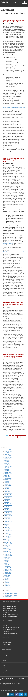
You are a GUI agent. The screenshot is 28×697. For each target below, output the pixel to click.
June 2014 (6, 524)
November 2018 (8, 497)
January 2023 (7, 472)
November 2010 (8, 554)
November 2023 (8, 466)
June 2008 (6, 579)
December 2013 (8, 530)
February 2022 (7, 478)
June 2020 (6, 487)
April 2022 (6, 475)
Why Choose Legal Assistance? (10, 633)
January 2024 (7, 464)
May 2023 (6, 470)
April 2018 (6, 502)
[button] (13, 5)
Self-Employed (6, 612)
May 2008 (6, 581)
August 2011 (7, 545)
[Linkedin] (25, 694)
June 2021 (6, 481)
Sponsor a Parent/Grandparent (10, 616)
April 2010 (6, 563)
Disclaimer (5, 669)
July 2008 (6, 578)
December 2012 (8, 536)
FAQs (4, 667)
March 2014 (7, 527)
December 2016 (8, 511)
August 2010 (7, 557)
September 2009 (8, 573)
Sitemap (4, 673)
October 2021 (7, 479)
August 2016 (7, 517)
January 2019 (7, 494)
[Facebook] (17, 694)
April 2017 (6, 508)
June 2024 (6, 460)
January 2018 (7, 503)
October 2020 (7, 484)
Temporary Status (7, 644)
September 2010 (8, 555)
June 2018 (6, 500)
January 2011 (7, 551)
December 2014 (8, 521)
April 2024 (6, 463)
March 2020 (7, 491)
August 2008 (7, 576)
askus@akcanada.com (8, 243)
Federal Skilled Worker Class (9, 606)
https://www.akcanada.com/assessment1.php (14, 107)
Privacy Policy (6, 671)
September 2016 (8, 515)
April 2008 (6, 582)
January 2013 (7, 535)
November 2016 (8, 512)
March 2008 (7, 584)
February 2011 (7, 549)
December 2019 (8, 493)
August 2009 (7, 575)
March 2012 (7, 540)
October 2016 (7, 514)
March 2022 (7, 476)
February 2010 (7, 566)
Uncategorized (7, 596)
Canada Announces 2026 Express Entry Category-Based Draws (13, 21)
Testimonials (6, 631)
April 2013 (6, 533)
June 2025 (6, 452)
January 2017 (7, 509)
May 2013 (6, 532)
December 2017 (8, 505)
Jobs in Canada (6, 655)
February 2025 (7, 455)
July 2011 (6, 546)
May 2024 (6, 461)
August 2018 (7, 499)
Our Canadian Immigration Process (11, 627)
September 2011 (8, 543)
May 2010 (6, 561)
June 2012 (6, 539)
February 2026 (7, 449)
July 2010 (6, 558)
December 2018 (8, 496)
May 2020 (6, 488)
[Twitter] (21, 694)
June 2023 (6, 469)
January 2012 (7, 542)
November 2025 (8, 451)
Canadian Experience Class (9, 610)
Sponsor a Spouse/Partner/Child (10, 614)
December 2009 (8, 569)
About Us (5, 625)
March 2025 (7, 454)
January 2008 (7, 587)
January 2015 (7, 520)
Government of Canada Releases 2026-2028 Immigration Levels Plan (13, 159)
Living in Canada (7, 654)
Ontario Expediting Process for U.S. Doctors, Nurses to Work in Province (13, 304)
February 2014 (7, 529)
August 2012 (7, 538)
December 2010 (8, 552)
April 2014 (6, 526)
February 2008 (7, 585)
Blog (4, 665)
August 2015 (7, 518)
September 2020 (8, 485)
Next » (23, 437)
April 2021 (6, 482)
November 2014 (8, 523)
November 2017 (8, 506)
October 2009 (7, 572)
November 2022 (8, 473)
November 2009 (8, 570)
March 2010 (7, 564)
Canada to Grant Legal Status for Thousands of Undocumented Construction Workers (13, 356)
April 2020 (6, 490)
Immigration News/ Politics (10, 593)
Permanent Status (7, 642)
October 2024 (7, 458)
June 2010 (6, 560)
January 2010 (7, 567)
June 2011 (6, 548)
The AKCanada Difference (9, 629)
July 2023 (6, 467)
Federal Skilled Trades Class (9, 608)
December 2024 (8, 457)
